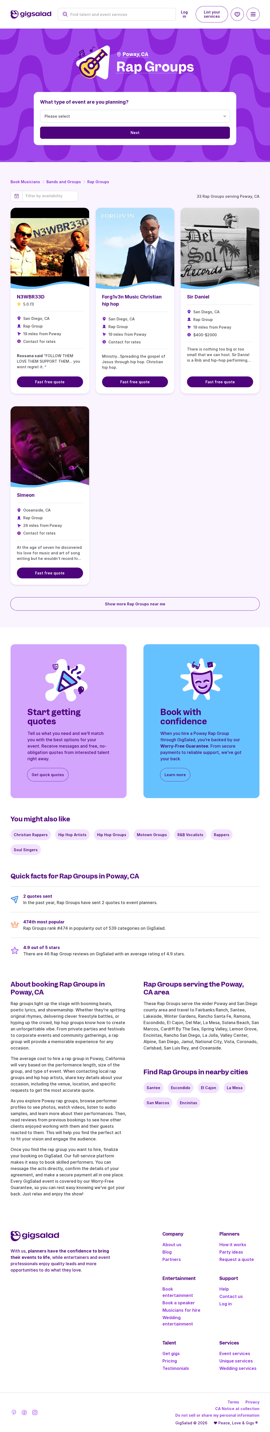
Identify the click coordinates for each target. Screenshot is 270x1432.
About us (171, 1244)
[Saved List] (237, 14)
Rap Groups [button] (155, 67)
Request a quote (236, 1259)
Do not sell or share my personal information (217, 1415)
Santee (153, 1087)
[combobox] (119, 14)
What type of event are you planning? (84, 102)
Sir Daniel (198, 297)
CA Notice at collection (237, 1408)
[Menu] (253, 14)
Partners (171, 1259)
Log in (184, 14)
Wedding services (238, 1368)
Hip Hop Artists (72, 834)
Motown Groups (152, 834)
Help (224, 1289)
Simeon (26, 495)
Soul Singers (26, 850)
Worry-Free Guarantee (184, 746)
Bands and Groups (63, 181)
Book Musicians (25, 181)
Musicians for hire (181, 1310)
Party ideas (231, 1252)
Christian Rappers (31, 834)
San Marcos (158, 1103)
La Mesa (235, 1087)
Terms (233, 1402)
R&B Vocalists (190, 834)
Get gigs (171, 1353)
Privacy (252, 1402)
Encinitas (188, 1103)
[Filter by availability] (50, 196)
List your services (212, 14)
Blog (167, 1252)
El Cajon (208, 1087)
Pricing (169, 1361)
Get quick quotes (48, 774)
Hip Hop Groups (111, 834)
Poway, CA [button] (135, 54)
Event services (234, 1353)
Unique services (236, 1361)
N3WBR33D (31, 297)
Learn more (175, 774)
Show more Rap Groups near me (135, 604)
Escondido (180, 1087)
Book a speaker (178, 1302)
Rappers (221, 834)
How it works (232, 1244)
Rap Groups (98, 181)
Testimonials (175, 1368)
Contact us (231, 1296)
